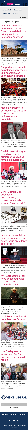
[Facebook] (1, 1)
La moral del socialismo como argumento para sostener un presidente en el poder (14, 239)
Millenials (6, 14)
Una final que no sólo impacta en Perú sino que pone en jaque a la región (13, 355)
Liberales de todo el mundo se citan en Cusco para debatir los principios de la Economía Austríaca (13, 31)
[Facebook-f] (9, 420)
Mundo (15, 14)
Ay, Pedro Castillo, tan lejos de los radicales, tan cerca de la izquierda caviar (13, 280)
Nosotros (5, 414)
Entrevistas (18, 10)
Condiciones (22, 414)
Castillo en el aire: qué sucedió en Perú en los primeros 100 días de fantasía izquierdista (13, 155)
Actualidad (6, 10)
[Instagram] (7, 1)
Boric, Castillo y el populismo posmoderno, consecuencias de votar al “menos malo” (13, 197)
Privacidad (13, 414)
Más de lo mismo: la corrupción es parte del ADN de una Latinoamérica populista (14, 113)
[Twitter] (4, 1)
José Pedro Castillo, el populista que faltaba (13, 318)
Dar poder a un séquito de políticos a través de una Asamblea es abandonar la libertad (14, 71)
